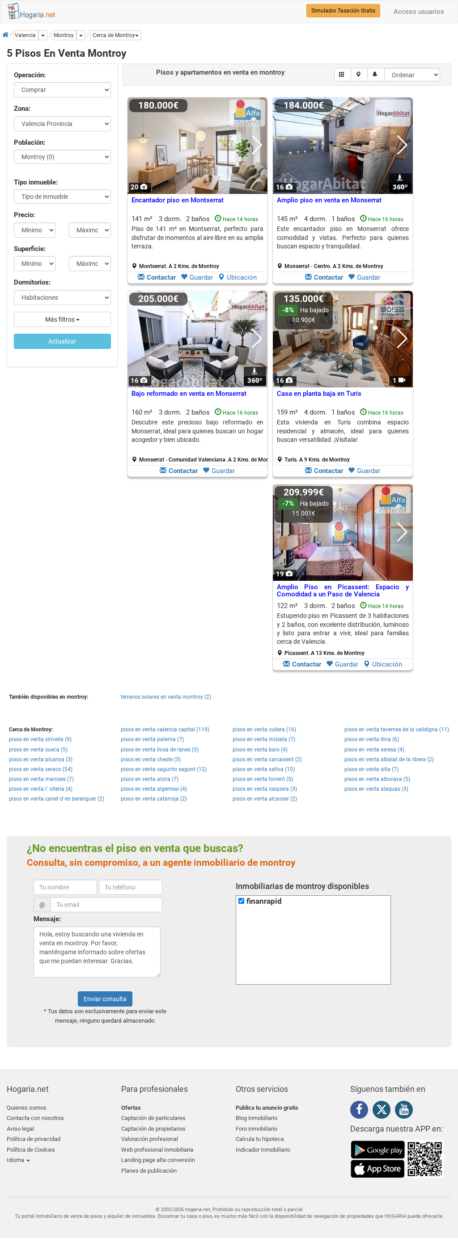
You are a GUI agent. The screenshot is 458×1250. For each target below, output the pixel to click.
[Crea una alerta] (376, 74)
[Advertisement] (197, 579)
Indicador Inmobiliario (263, 1149)
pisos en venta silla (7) (371, 769)
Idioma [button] (16, 1160)
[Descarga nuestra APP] (397, 1159)
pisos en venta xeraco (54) (40, 769)
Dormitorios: (32, 282)
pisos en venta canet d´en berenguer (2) (56, 799)
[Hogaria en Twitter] (384, 1111)
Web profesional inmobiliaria (157, 1149)
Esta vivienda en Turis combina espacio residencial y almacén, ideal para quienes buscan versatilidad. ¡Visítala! (343, 431)
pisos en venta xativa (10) (264, 769)
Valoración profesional (149, 1139)
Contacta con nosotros (35, 1118)
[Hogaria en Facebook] (361, 1111)
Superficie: (30, 249)
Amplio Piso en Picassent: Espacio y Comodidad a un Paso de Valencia (343, 591)
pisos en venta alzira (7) (149, 779)
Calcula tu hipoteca (260, 1139)
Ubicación (242, 277)
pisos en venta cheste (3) (151, 759)
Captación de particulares (153, 1118)
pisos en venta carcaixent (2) (267, 759)
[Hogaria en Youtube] (406, 1111)
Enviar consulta (105, 999)
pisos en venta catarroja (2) (154, 799)
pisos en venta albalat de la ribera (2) (389, 759)
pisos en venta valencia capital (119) (165, 729)
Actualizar (62, 341)
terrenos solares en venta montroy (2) (166, 697)
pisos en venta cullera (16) (264, 729)
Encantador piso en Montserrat (177, 200)
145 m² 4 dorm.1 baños (343, 242)
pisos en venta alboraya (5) (377, 779)
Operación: (30, 75)
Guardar (201, 277)
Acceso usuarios (419, 12)
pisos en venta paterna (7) (152, 739)
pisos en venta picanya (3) (40, 759)
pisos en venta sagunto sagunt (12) (164, 769)
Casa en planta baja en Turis (319, 394)
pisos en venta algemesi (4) (154, 789)
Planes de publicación (149, 1170)
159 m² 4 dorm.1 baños (343, 435)
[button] (115, 35)
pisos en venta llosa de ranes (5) (160, 750)
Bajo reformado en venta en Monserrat (188, 394)
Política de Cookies (31, 1149)
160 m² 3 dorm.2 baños (200, 435)
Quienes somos (27, 1107)
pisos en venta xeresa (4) (374, 750)
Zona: (22, 109)
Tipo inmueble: (36, 182)
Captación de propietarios (153, 1128)
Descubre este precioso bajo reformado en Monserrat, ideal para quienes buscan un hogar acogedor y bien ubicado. (197, 431)
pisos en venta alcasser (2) (265, 799)
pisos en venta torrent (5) (263, 779)
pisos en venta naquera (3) (265, 789)
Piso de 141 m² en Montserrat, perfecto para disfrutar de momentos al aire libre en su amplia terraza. (197, 237)
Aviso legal (20, 1128)
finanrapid (264, 901)
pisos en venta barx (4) (260, 750)
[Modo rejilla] (343, 74)
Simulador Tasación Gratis (343, 11)
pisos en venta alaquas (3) (376, 789)
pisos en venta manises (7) (41, 779)
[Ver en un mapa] (359, 74)
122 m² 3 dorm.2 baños (343, 629)
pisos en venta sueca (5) (38, 750)
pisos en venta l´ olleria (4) (40, 789)
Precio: (24, 215)
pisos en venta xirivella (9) (40, 739)
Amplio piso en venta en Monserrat (329, 200)
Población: (29, 142)
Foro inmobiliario (256, 1128)
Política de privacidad (33, 1139)
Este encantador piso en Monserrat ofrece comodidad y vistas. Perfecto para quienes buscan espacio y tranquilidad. (343, 237)
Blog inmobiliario (256, 1118)
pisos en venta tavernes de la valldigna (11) (396, 729)
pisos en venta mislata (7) (264, 739)
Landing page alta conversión (158, 1160)
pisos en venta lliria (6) (371, 739)
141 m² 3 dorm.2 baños (197, 242)
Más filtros (60, 319)
